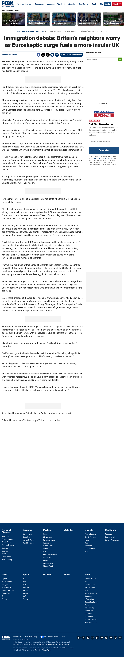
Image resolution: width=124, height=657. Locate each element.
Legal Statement (63, 644)
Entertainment (90, 534)
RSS (106, 638)
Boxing (25, 590)
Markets (50, 4)
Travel (87, 540)
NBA (24, 582)
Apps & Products (91, 622)
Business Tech (7, 587)
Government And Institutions (30, 31)
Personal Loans (8, 545)
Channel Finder (90, 579)
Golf (24, 596)
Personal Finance (23, 4)
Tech (94, 4)
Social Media (7, 582)
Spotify (115, 638)
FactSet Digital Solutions (48, 644)
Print (52, 55)
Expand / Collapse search (101, 4)
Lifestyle (71, 4)
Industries (47, 557)
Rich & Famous (90, 537)
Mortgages (6, 536)
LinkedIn (102, 638)
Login (107, 4)
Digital (4, 579)
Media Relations (91, 593)
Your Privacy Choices (51, 637)
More (102, 4)
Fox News (88, 614)
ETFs (45, 552)
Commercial (110, 537)
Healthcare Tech (8, 590)
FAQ (86, 590)
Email (57, 55)
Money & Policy (28, 540)
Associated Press (9, 55)
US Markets (47, 537)
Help (63, 637)
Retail (45, 560)
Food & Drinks (90, 549)
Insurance (5, 551)
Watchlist (61, 4)
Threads (48, 55)
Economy (39, 4)
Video (67, 574)
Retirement (6, 557)
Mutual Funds (48, 566)
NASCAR (26, 587)
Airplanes (88, 546)
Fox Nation (89, 617)
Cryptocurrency (49, 540)
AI (3, 596)
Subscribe (104, 150)
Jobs (86, 582)
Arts (86, 552)
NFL (24, 579)
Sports (26, 574)
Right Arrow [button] (119, 19)
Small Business (28, 543)
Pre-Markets (48, 563)
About (88, 574)
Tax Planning (7, 560)
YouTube (92, 638)
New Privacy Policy (31, 637)
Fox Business (8, 4)
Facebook (38, 55)
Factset (16, 644)
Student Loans (7, 539)
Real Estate (83, 4)
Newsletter (111, 638)
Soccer (25, 593)
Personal (108, 534)
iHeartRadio (120, 638)
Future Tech (6, 593)
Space (4, 599)
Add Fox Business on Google (72, 54)
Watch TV (117, 4)
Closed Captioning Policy (21, 639)
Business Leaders (50, 555)
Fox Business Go (91, 619)
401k (4, 554)
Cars (86, 543)
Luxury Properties (112, 540)
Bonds (45, 549)
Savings (5, 548)
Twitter (43, 55)
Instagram (88, 638)
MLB (24, 585)
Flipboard (97, 638)
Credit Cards (6, 542)
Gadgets (5, 585)
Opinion (47, 574)
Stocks (45, 534)
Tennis (25, 599)
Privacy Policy (97, 158)
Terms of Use (109, 158)
